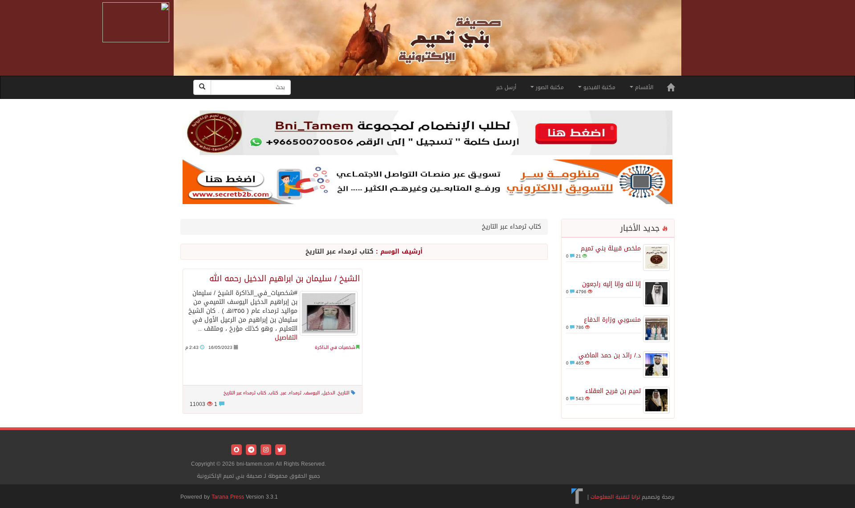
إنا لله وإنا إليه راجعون (611, 284)
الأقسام (643, 87)
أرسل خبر (506, 87)
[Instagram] (264, 450)
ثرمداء (295, 393)
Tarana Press (228, 497)
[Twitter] (279, 450)
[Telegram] (250, 450)
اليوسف (312, 393)
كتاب (273, 393)
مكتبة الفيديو (598, 87)
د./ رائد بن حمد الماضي (609, 355)
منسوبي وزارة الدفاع (612, 320)
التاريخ (344, 393)
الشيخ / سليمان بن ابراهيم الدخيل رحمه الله (284, 278)
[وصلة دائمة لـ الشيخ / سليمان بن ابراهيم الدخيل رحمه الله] (329, 313)
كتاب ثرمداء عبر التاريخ (245, 393)
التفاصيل (286, 338)
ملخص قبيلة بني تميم (611, 248)
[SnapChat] (236, 450)
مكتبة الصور (549, 87)
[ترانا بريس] (577, 497)
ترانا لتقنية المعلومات (615, 497)
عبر (283, 393)
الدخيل (328, 393)
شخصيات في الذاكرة (335, 347)
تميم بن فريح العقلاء (613, 391)
